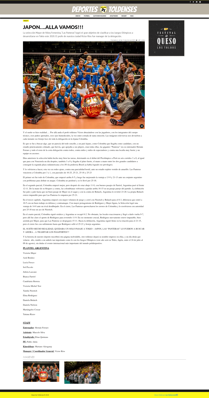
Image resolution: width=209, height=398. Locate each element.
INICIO (78, 16)
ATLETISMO (114, 16)
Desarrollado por (165, 395)
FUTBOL (87, 16)
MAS (132, 16)
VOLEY (26, 21)
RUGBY (124, 16)
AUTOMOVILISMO (99, 16)
